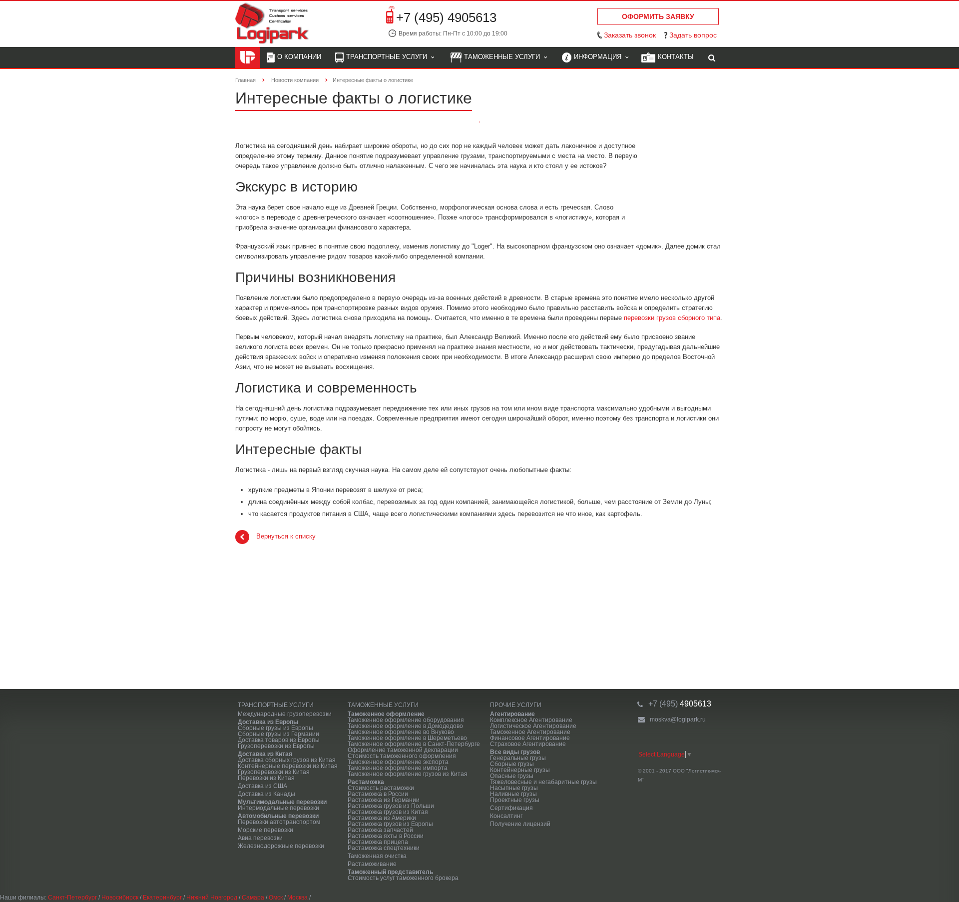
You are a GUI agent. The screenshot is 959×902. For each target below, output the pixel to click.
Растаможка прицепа (378, 842)
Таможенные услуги (504, 56)
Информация (599, 56)
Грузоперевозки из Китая (274, 772)
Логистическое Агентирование (533, 726)
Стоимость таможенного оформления (402, 756)
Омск (276, 897)
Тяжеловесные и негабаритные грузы (543, 782)
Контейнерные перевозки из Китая (288, 766)
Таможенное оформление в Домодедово (405, 726)
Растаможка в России (378, 794)
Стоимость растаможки (381, 788)
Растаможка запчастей (380, 830)
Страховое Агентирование (528, 744)
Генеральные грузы (518, 758)
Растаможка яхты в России (386, 836)
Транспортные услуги (388, 56)
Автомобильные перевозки (278, 816)
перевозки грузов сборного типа (672, 318)
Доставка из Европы (268, 722)
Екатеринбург (162, 897)
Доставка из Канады (266, 794)
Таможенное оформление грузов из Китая (408, 774)
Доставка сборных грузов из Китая (287, 760)
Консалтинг (506, 816)
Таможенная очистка (377, 856)
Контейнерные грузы (520, 770)
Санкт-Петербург (72, 897)
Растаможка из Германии (384, 800)
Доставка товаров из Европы (279, 740)
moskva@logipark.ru (678, 719)
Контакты (676, 56)
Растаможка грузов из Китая (388, 812)
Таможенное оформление (386, 714)
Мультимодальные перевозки (282, 802)
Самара (253, 897)
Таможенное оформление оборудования (406, 720)
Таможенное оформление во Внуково (401, 732)
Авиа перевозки (260, 838)
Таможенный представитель (390, 872)
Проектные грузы (514, 800)
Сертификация (511, 808)
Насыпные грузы (514, 788)
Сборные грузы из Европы (275, 728)
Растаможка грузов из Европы (390, 824)
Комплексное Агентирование (531, 720)
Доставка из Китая (265, 754)
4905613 (679, 704)
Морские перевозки (265, 830)
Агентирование (512, 714)
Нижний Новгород (211, 897)
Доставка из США (262, 786)
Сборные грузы (512, 764)
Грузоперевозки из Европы (276, 746)
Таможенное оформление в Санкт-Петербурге (414, 744)
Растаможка (366, 782)
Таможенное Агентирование (530, 732)
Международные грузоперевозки (285, 714)
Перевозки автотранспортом (279, 822)
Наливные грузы (513, 794)
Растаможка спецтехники (384, 848)
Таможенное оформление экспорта (398, 762)
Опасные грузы (511, 776)
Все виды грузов (515, 752)
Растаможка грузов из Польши (391, 806)
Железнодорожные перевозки (281, 846)
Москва (297, 897)
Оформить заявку (658, 16)
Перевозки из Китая (266, 778)
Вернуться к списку (286, 536)
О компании (299, 56)
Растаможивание (372, 864)
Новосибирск (119, 897)
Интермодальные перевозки (278, 808)
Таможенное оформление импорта (398, 768)
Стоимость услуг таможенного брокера (403, 878)
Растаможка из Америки (382, 818)
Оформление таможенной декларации (403, 750)
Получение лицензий (520, 824)
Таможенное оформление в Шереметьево (407, 738)
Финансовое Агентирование (530, 738)
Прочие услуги (515, 705)
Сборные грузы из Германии (278, 734)
